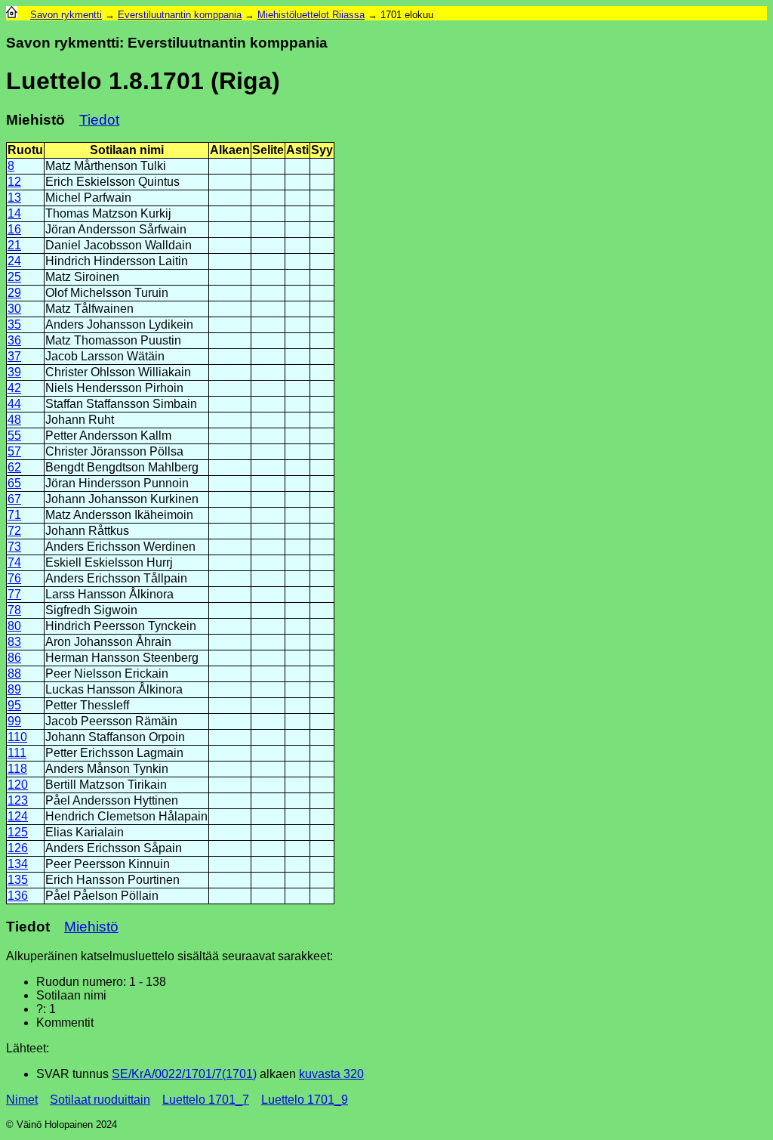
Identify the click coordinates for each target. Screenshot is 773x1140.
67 (14, 499)
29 (14, 292)
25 (14, 276)
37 (14, 356)
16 (14, 229)
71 (14, 514)
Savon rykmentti (66, 14)
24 (14, 261)
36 (14, 340)
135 (18, 879)
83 (14, 641)
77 (14, 594)
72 (14, 530)
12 (14, 181)
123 (18, 800)
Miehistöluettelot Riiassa (311, 14)
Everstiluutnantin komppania (180, 14)
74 (14, 562)
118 (17, 768)
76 (14, 578)
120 (18, 784)
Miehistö (91, 927)
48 (14, 419)
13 (14, 197)
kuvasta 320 (331, 1073)
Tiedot (99, 120)
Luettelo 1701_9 (304, 1099)
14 (14, 213)
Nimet (22, 1099)
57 (14, 451)
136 (18, 895)
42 (14, 388)
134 (18, 863)
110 (17, 737)
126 (18, 848)
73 (14, 546)
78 (14, 610)
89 (14, 689)
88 (14, 673)
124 (18, 816)
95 (14, 705)
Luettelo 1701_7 (205, 1099)
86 (14, 657)
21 (14, 245)
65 (14, 483)
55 (14, 435)
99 (14, 721)
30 (14, 308)
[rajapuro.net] (11, 14)
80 (14, 625)
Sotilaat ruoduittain (100, 1099)
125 (18, 832)
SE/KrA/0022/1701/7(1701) (184, 1073)
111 (17, 752)
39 (14, 372)
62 (14, 467)
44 (14, 403)
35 (14, 324)
